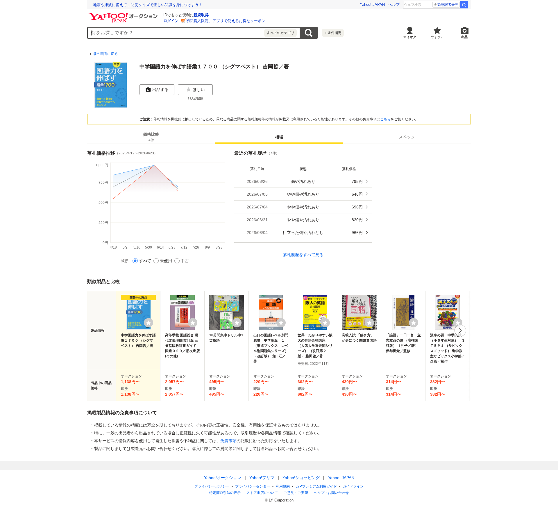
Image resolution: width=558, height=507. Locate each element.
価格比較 (151, 137)
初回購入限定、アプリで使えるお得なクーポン (225, 21)
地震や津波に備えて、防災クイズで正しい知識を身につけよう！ (148, 5)
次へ (460, 330)
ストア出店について (262, 493)
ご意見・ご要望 (296, 493)
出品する (160, 89)
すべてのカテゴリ (280, 33)
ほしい (199, 89)
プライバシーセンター (252, 486)
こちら (385, 119)
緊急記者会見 (447, 5)
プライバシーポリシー (211, 486)
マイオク (409, 37)
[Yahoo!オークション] (123, 14)
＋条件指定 (332, 33)
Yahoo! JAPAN (372, 4)
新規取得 (201, 15)
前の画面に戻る (105, 54)
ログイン (170, 21)
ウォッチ (437, 37)
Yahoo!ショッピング (301, 477)
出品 (464, 37)
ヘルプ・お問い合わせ (331, 493)
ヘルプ (394, 4)
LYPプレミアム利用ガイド (316, 486)
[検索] (464, 4)
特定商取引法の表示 (225, 493)
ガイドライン (353, 486)
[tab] (151, 137)
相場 (279, 137)
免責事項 (228, 440)
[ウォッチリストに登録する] (148, 322)
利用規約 (283, 486)
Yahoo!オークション (222, 477)
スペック (407, 137)
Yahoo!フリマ (261, 477)
